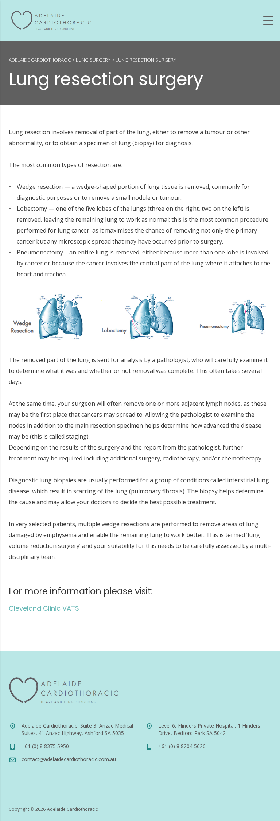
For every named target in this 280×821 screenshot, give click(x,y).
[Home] (51, 20)
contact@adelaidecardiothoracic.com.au (69, 759)
